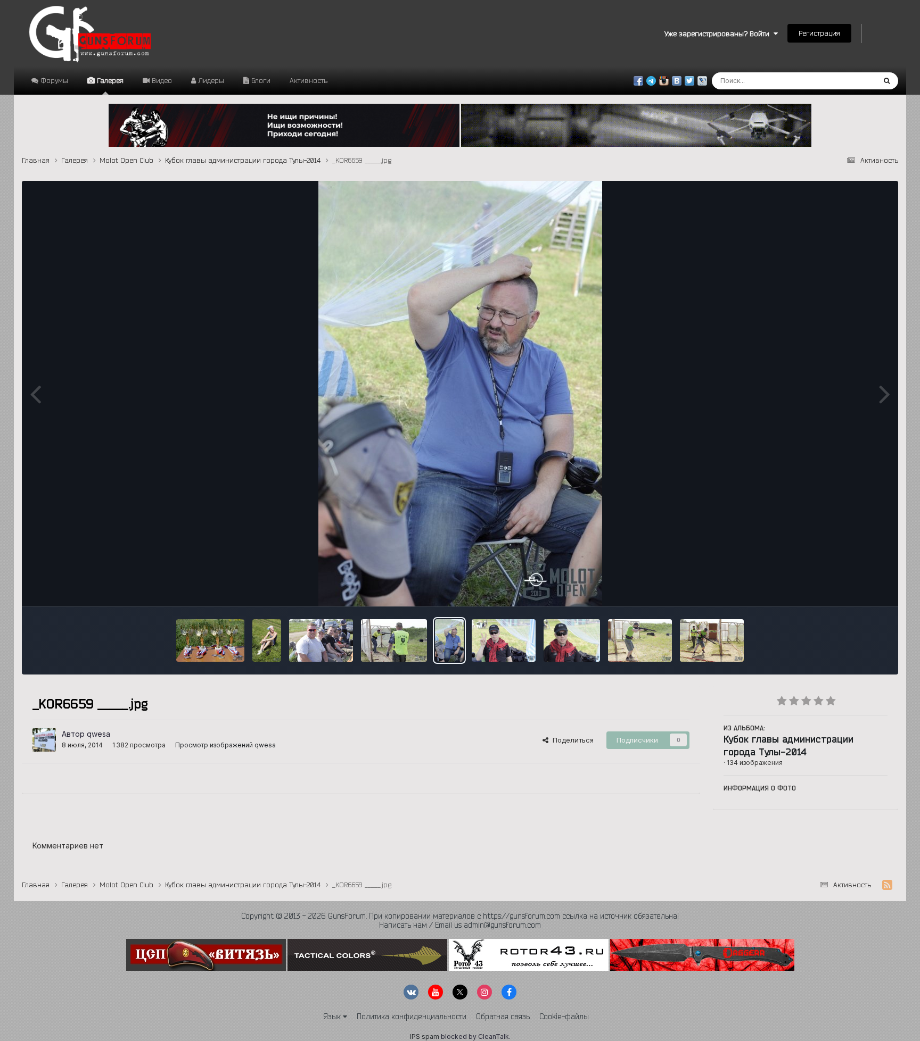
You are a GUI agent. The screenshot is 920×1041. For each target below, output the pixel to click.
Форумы (53, 80)
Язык (333, 1016)
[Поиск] (886, 80)
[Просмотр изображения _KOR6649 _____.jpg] (572, 640)
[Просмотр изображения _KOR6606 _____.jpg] (712, 640)
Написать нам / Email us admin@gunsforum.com (460, 925)
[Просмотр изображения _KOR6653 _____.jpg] (504, 640)
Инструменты (851, 587)
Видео (161, 80)
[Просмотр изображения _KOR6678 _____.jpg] (321, 640)
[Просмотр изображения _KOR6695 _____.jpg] (266, 640)
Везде (851, 81)
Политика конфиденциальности (411, 1016)
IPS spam (424, 1036)
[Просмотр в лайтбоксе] (460, 393)
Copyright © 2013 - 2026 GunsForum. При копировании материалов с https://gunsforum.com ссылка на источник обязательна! (460, 916)
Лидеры (210, 80)
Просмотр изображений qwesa (225, 745)
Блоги (259, 80)
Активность (308, 80)
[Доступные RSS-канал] (887, 885)
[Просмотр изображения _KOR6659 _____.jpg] (449, 640)
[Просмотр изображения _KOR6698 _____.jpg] (210, 640)
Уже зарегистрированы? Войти (719, 33)
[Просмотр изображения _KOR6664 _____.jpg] (394, 640)
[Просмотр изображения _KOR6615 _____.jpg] (640, 640)
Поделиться (571, 740)
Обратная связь (503, 1016)
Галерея (109, 80)
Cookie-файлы (564, 1016)
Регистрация (819, 33)
